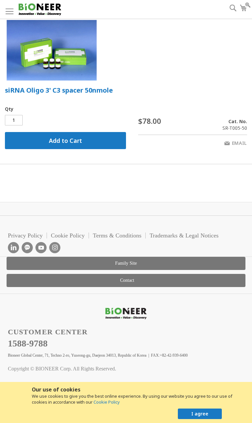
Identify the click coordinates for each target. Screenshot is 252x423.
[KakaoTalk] (27, 247)
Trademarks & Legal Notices (184, 235)
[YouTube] (41, 247)
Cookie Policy (107, 402)
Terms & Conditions (117, 235)
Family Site (126, 263)
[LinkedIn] (13, 247)
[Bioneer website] (39, 9)
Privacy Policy (25, 235)
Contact (127, 280)
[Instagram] (54, 247)
